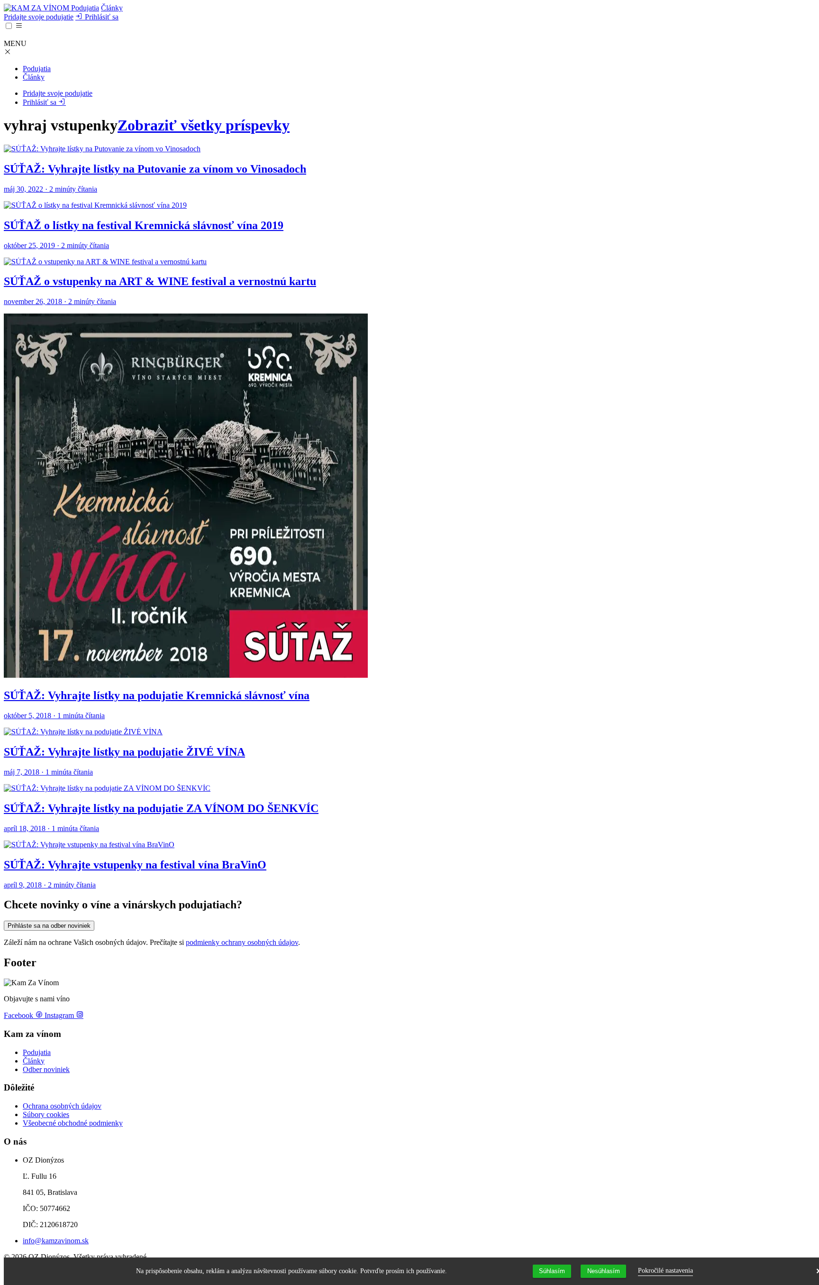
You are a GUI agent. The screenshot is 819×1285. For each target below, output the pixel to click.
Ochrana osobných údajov (62, 1106)
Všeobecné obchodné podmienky (73, 1123)
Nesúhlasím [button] (603, 1271)
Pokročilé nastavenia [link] (665, 1270)
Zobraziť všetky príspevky (204, 125)
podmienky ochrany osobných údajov (242, 942)
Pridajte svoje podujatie (38, 17)
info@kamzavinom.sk (56, 1241)
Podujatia (85, 8)
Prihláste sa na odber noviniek (49, 925)
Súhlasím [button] (552, 1271)
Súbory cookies (46, 1114)
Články (112, 8)
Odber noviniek (46, 1069)
